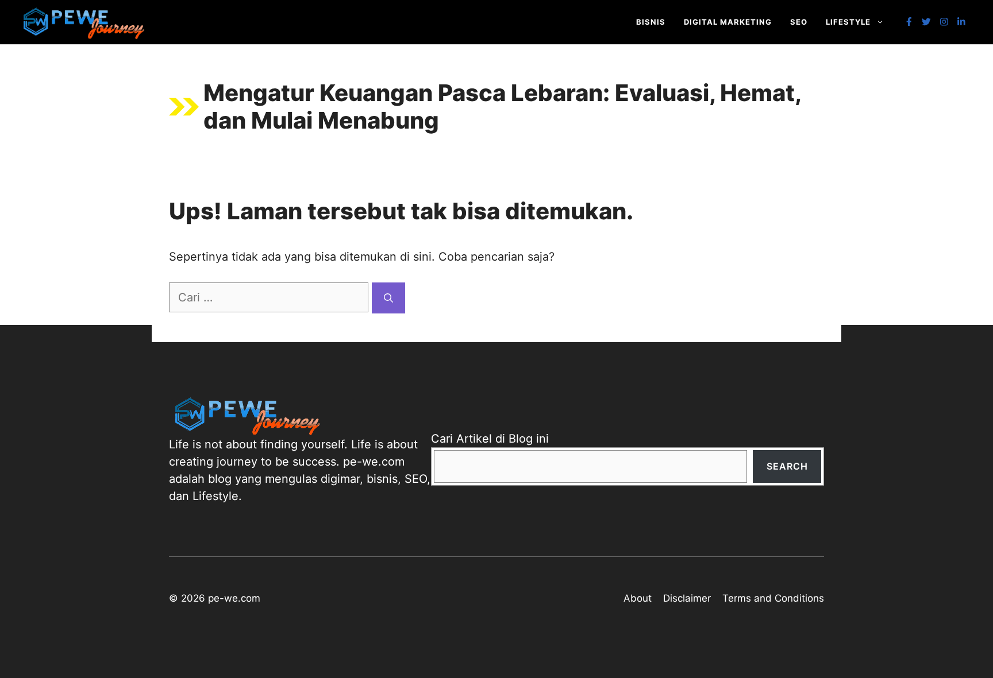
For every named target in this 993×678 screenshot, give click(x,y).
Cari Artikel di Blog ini (490, 438)
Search (787, 466)
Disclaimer (687, 598)
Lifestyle (848, 21)
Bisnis (650, 21)
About (637, 598)
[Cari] (388, 297)
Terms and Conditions (773, 598)
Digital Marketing (728, 21)
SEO (798, 21)
